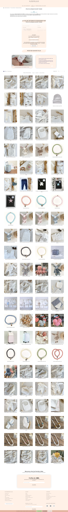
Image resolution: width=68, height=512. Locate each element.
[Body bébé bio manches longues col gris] (10, 81)
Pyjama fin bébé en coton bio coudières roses (57, 174)
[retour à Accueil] (3, 7)
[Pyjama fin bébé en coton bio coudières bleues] (10, 184)
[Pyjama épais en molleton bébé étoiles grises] (41, 99)
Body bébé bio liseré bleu (42, 378)
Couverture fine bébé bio (42, 344)
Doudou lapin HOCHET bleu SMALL (57, 225)
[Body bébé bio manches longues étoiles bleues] (10, 388)
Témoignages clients (48, 497)
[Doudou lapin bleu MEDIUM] (10, 235)
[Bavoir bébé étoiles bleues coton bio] (41, 405)
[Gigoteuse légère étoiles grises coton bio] (57, 116)
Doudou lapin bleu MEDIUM (10, 242)
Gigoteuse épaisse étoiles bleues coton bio (11, 140)
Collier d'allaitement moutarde (57, 429)
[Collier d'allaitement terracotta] (41, 439)
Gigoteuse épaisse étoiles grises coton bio (26, 242)
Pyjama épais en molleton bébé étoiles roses (26, 395)
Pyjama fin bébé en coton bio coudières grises (11, 106)
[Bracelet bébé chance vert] (41, 354)
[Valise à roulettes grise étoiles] (10, 167)
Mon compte (6, 494)
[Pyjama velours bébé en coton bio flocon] (41, 235)
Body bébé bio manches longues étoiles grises (26, 89)
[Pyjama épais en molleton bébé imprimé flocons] (57, 235)
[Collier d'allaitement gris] (57, 439)
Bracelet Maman (10, 225)
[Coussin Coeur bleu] (41, 320)
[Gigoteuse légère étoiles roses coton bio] (41, 116)
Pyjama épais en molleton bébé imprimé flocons (57, 242)
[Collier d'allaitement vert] (41, 422)
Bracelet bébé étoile (42, 259)
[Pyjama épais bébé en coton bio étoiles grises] (26, 99)
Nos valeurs (47, 494)
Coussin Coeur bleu (42, 327)
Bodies (26, 493)
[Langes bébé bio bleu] (10, 422)
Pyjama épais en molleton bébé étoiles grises (42, 106)
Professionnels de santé (9, 503)
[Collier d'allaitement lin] (10, 439)
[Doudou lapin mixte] (41, 150)
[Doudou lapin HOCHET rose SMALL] (26, 218)
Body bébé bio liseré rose (26, 378)
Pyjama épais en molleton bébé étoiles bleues (42, 395)
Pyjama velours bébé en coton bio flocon (42, 242)
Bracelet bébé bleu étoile (11, 327)
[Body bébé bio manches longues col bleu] (41, 286)
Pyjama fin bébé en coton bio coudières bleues (11, 191)
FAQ (5, 496)
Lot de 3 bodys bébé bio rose (41, 463)
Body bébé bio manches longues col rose (26, 293)
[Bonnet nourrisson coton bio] (57, 99)
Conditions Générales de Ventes (9, 498)
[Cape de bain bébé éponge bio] (10, 150)
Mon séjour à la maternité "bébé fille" (26, 310)
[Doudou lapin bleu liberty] (57, 269)
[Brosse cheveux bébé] (26, 320)
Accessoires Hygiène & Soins (29, 497)
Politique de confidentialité (8, 500)
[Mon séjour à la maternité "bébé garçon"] (10, 303)
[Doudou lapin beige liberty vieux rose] (57, 337)
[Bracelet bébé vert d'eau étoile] (57, 150)
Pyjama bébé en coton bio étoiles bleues (10, 412)
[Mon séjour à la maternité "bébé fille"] (26, 303)
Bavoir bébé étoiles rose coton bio (26, 412)
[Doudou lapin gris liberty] (26, 269)
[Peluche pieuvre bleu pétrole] (10, 371)
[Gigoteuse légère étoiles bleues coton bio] (26, 116)
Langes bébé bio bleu (10, 429)
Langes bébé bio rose (57, 412)
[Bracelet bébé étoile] (41, 252)
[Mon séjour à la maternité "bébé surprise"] (41, 303)
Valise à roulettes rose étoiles (10, 344)
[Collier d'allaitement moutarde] (57, 422)
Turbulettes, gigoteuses (28, 495)
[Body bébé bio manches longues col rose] (26, 286)
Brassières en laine (28, 496)
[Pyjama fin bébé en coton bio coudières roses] (57, 167)
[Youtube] (50, 506)
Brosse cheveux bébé (26, 327)
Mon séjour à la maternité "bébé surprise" (41, 310)
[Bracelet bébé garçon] (41, 201)
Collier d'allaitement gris (57, 446)
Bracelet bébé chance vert (42, 361)
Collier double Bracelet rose (57, 361)
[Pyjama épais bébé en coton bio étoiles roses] (26, 167)
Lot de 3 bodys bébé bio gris (10, 463)
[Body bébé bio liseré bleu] (41, 371)
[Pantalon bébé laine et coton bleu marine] (26, 184)
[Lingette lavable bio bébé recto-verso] (57, 286)
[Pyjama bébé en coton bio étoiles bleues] (10, 405)
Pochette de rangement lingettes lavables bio (57, 310)
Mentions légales (7, 497)
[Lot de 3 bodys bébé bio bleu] (26, 456)
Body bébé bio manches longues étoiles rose (57, 378)
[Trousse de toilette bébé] (57, 252)
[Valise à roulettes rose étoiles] (10, 337)
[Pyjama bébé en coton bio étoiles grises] (57, 81)
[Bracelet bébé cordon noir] (26, 252)
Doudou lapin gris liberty (26, 276)
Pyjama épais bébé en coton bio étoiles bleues (42, 174)
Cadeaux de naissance (28, 499)
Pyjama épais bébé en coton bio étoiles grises (26, 106)
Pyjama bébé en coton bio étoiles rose (57, 395)
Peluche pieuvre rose (41, 276)
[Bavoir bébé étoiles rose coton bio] (26, 405)
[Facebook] (47, 506)
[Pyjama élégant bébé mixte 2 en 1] (10, 269)
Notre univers (48, 495)
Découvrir (34, 45)
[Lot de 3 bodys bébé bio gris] (10, 456)
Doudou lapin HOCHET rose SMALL (26, 225)
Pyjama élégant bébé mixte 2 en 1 (10, 276)
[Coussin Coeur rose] (57, 320)
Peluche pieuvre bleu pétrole (10, 378)
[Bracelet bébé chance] (10, 354)
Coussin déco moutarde (57, 463)
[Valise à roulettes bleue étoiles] (26, 337)
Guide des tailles (28, 500)
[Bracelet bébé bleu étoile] (10, 320)
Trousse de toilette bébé (57, 259)
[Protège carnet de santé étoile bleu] (57, 184)
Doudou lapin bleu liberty (57, 276)
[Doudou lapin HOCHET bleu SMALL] (57, 218)
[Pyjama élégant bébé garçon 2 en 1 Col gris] (10, 286)
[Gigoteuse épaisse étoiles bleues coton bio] (10, 133)
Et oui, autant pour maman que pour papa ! (44, 63)
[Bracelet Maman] (57, 201)
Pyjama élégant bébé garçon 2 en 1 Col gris (11, 293)
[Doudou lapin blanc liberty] (26, 150)
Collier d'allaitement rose (26, 446)
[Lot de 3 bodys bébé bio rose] (41, 456)
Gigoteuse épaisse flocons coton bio (10, 259)
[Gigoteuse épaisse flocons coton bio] (10, 252)
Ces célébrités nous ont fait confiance (51, 496)
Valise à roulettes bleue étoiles (26, 344)
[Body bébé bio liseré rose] (26, 371)
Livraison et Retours (7, 495)
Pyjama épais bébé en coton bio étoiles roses (26, 174)
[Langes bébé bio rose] (57, 405)
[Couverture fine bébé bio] (41, 337)
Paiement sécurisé (7, 499)
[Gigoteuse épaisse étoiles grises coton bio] (26, 235)
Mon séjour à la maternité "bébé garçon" (10, 310)
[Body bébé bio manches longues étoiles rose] (57, 371)
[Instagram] (54, 506)
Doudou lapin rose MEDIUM (42, 225)
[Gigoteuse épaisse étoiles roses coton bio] (26, 133)
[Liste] (4, 71)
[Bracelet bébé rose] (26, 201)
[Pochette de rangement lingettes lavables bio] (57, 303)
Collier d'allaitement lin (10, 446)
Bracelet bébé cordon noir (26, 259)
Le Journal (47, 499)
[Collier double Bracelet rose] (57, 354)
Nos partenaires (48, 498)
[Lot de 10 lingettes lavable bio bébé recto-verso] (26, 422)
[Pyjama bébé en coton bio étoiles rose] (57, 388)
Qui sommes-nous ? (48, 493)
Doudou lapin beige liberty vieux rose (57, 344)
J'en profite (34, 484)
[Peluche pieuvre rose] (41, 269)
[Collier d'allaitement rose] (26, 439)
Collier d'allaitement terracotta (41, 446)
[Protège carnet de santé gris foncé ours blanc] (41, 184)
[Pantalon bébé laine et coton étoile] (10, 116)
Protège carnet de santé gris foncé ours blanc (42, 191)
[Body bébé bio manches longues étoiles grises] (26, 81)
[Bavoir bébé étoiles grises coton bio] (41, 133)
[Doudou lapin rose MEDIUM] (41, 218)
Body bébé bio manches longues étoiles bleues (10, 395)
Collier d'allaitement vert (42, 429)
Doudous (27, 498)
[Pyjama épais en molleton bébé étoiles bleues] (41, 388)
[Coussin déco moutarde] (57, 456)
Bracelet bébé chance (10, 361)
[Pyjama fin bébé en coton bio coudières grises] (10, 99)
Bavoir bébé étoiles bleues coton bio (41, 412)
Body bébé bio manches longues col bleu (41, 293)
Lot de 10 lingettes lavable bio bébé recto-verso (26, 430)
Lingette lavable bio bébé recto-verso (57, 293)
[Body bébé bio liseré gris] (41, 81)
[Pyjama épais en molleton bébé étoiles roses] (26, 388)
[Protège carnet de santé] (10, 201)
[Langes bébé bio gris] (57, 133)
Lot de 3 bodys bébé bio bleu (26, 463)
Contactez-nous (7, 493)
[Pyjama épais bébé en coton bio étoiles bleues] (41, 167)
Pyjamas (27, 494)
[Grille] (3, 71)
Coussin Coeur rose (57, 327)
